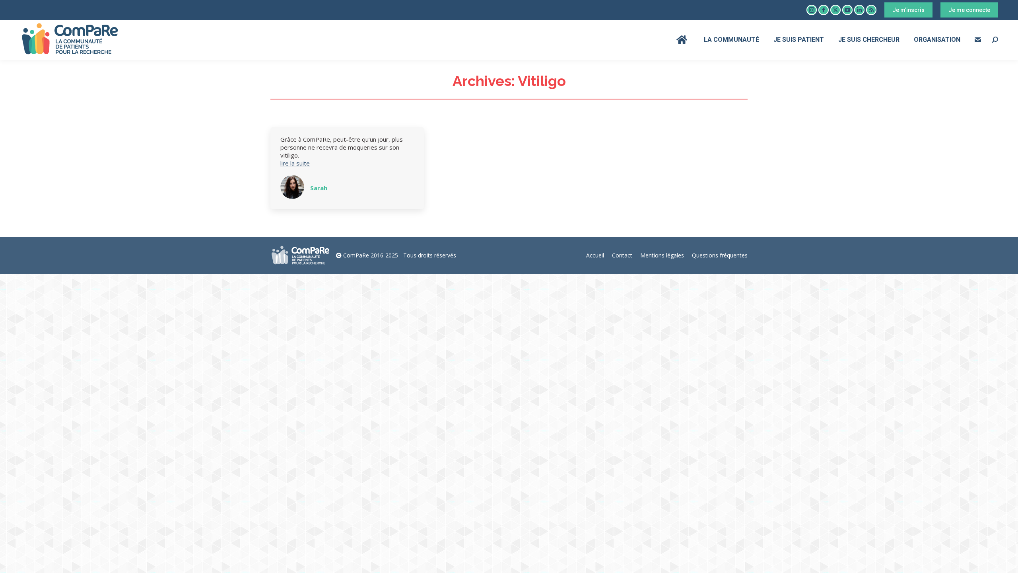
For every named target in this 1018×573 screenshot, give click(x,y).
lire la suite (295, 163)
